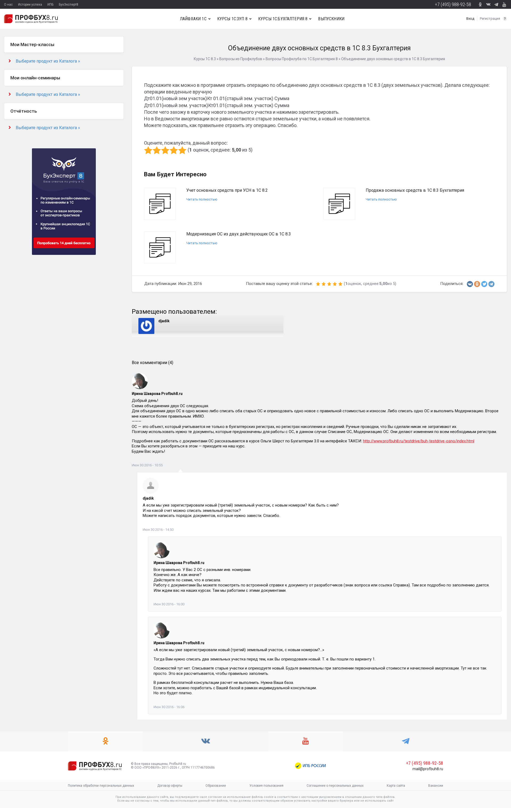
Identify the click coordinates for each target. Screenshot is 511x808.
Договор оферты (169, 785)
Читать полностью (201, 199)
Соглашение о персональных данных (335, 785)
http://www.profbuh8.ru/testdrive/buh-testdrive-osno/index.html (418, 441)
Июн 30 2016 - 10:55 (147, 465)
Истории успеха (30, 4)
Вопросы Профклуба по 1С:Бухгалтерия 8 (302, 59)
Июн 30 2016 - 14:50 (158, 530)
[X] (484, 284)
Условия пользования (266, 785)
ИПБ (50, 4)
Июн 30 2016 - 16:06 (169, 707)
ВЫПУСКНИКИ (331, 18)
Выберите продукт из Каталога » (48, 61)
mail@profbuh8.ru (428, 769)
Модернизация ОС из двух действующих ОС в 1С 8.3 (238, 233)
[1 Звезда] (148, 150)
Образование (215, 785)
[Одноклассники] (477, 284)
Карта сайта (396, 785)
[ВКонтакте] (470, 284)
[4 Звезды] (174, 150)
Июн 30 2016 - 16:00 (169, 604)
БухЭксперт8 (68, 4)
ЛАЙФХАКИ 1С (193, 18)
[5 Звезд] (182, 150)
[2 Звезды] (157, 150)
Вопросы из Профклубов (240, 59)
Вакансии (435, 785)
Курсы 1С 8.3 (205, 59)
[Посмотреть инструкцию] (505, 19)
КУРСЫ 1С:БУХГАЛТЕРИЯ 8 (283, 18)
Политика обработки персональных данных (101, 785)
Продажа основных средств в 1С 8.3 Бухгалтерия (415, 190)
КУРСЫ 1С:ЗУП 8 (232, 18)
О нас (8, 4)
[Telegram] (491, 284)
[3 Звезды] (165, 150)
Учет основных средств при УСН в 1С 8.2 (227, 190)
